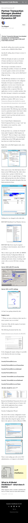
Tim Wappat (5, 26)
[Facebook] (11, 506)
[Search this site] (23, 2)
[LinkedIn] (14, 506)
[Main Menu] (26, 2)
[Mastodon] (19, 506)
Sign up (14, 509)
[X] (8, 506)
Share (23, 24)
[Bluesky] (16, 506)
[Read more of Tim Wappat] (3, 23)
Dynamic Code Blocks (9, 2)
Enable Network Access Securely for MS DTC (13, 333)
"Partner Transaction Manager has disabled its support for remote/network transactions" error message (13, 101)
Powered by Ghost (14, 512)
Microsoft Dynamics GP (7, 8)
